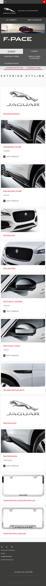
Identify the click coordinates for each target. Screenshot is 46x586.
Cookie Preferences (7, 559)
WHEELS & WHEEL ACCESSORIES (34, 57)
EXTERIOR (11, 51)
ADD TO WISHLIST (12, 157)
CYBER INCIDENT (6, 556)
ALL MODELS (11, 20)
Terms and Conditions (8, 550)
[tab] (11, 51)
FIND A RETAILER (35, 20)
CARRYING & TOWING (11, 56)
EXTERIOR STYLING (33, 68)
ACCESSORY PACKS (11, 63)
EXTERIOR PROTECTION (14, 68)
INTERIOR (34, 51)
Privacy (3, 553)
